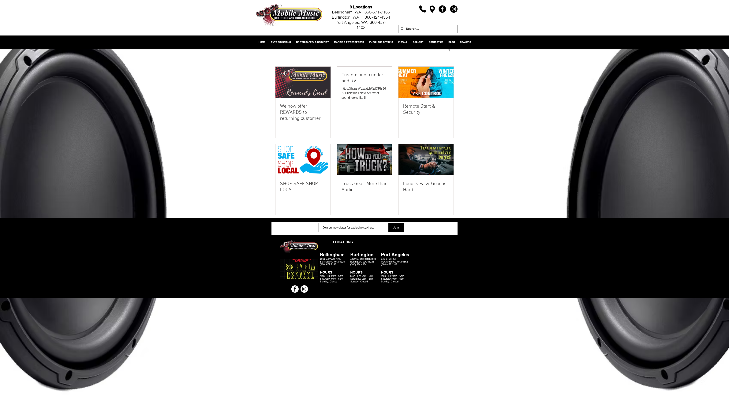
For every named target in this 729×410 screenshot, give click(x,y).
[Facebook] (442, 9)
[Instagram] (454, 9)
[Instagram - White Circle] (304, 289)
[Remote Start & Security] (426, 82)
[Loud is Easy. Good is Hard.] (426, 159)
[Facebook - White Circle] (295, 289)
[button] (449, 51)
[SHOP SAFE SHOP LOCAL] (303, 159)
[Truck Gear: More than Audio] (364, 159)
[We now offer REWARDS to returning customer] (303, 82)
